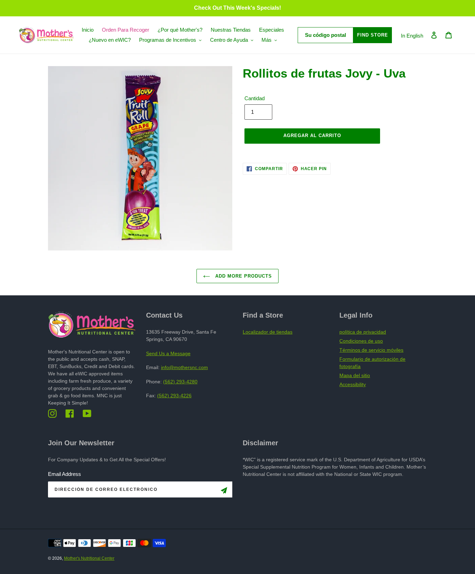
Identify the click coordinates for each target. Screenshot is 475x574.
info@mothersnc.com (184, 367)
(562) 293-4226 (174, 395)
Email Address (64, 474)
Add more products (243, 276)
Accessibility (352, 384)
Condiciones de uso (361, 341)
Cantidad (254, 98)
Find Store (372, 35)
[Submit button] (224, 492)
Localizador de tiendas (267, 332)
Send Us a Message (168, 353)
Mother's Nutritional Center (89, 558)
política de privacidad (362, 332)
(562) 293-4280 (180, 381)
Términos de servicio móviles (371, 350)
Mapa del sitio (354, 375)
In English (412, 36)
